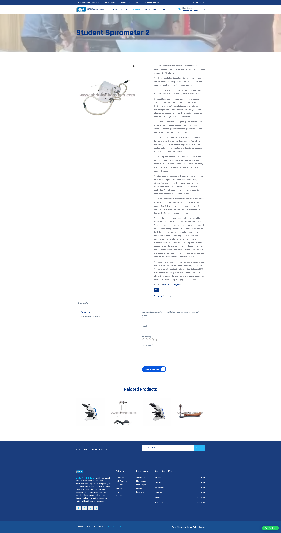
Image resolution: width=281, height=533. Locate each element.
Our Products (135, 9)
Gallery (147, 9)
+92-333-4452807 (190, 10)
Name (145, 316)
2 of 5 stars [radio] (146, 339)
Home (115, 9)
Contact (162, 9)
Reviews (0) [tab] (83, 303)
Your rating (147, 337)
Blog (154, 9)
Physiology (167, 296)
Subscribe (199, 448)
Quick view (86, 404)
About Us (123, 9)
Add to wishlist (156, 290)
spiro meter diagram (172, 285)
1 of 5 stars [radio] (143, 339)
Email (145, 326)
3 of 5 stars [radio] (149, 339)
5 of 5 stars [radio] (155, 339)
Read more (91, 404)
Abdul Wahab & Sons (115, 527)
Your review (147, 345)
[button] (134, 66)
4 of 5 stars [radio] (152, 339)
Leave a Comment (152, 369)
